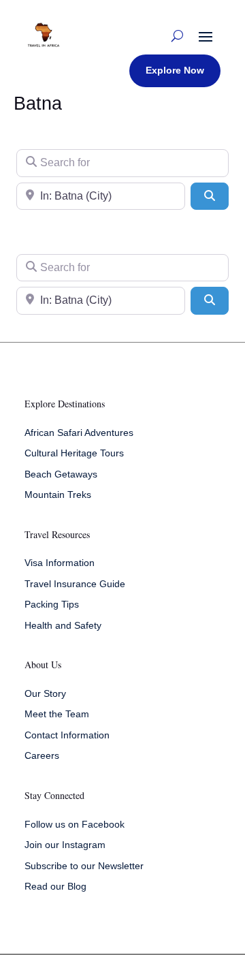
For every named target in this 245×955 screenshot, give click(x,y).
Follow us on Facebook (74, 824)
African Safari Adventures (78, 432)
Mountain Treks (57, 494)
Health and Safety (62, 625)
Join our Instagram (64, 844)
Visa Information (59, 562)
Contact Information (67, 735)
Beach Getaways (60, 474)
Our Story (45, 693)
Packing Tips (51, 604)
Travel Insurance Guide (74, 583)
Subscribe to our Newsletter (84, 865)
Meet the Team (56, 713)
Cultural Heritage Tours (74, 453)
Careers (41, 755)
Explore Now (175, 70)
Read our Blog (55, 886)
